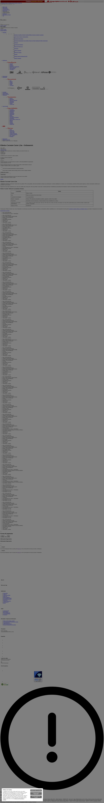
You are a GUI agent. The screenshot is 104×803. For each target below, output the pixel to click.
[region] (22, 794)
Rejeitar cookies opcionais (36, 793)
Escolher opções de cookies (36, 797)
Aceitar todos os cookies (36, 790)
